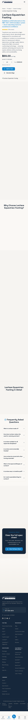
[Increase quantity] (11, 62)
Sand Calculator (19, 634)
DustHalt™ (17, 662)
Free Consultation (6, 688)
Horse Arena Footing (7, 626)
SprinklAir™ (17, 660)
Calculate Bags (10, 73)
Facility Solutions (19, 671)
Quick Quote (5, 686)
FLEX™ (3, 631)
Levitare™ (4, 639)
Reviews (17, 642)
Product (9, 8)
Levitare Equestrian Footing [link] (9, 11)
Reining (4, 662)
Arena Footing (17, 8)
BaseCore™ (18, 665)
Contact (4, 683)
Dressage (4, 651)
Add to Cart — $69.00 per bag (15, 582)
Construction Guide (19, 631)
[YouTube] (7, 618)
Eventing (4, 656)
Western (4, 659)
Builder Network (6, 694)
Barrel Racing (5, 665)
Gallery (16, 639)
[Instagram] (5, 618)
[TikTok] (9, 618)
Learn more (14, 587)
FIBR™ (3, 628)
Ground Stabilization (20, 668)
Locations (4, 691)
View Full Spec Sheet (15, 549)
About (3, 680)
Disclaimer (16, 703)
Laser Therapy (18, 673)
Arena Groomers (19, 657)
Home (3, 8)
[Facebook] (3, 618)
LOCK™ (4, 634)
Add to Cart (9, 69)
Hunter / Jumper (6, 654)
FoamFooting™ (5, 637)
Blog (16, 626)
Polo (3, 667)
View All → (4, 670)
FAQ (16, 637)
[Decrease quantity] (3, 62)
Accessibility (22, 703)
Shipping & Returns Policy (10, 705)
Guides (16, 628)
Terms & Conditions (4, 704)
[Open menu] (24, 2)
